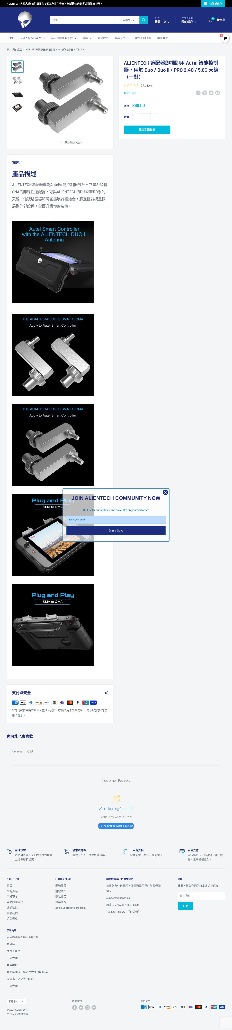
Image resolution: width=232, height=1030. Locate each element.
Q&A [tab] (30, 751)
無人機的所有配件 (62, 38)
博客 (85, 38)
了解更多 (12, 896)
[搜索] (143, 20)
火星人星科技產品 (30, 38)
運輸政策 (60, 885)
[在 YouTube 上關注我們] (94, 1007)
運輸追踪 (12, 907)
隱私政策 (60, 896)
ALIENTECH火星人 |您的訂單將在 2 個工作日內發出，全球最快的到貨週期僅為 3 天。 (54, 3)
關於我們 (103, 38)
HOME (10, 38)
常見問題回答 (143, 38)
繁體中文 (13, 1001)
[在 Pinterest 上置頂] (204, 92)
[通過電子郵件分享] (217, 92)
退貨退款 (12, 918)
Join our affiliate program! (70, 907)
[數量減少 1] (136, 117)
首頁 (9, 885)
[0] (225, 39)
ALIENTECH (130, 92)
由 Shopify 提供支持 (17, 1014)
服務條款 (60, 902)
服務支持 (119, 38)
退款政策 (60, 891)
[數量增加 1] (154, 117)
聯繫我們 (162, 38)
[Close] (165, 492)
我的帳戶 (187, 21)
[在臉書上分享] (198, 92)
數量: (127, 117)
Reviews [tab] (17, 751)
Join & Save (116, 530)
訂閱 (185, 906)
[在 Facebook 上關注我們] (74, 1007)
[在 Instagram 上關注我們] (87, 1007)
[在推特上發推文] (211, 92)
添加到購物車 (147, 129)
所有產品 (17, 49)
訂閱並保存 (215, 3)
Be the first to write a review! (116, 825)
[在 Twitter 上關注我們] (81, 1007)
